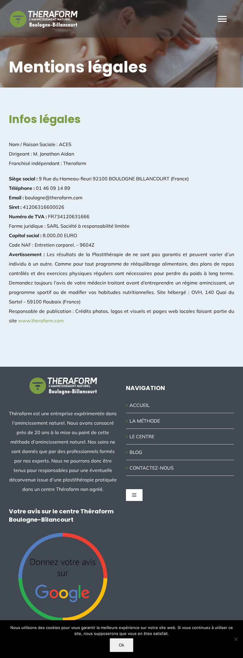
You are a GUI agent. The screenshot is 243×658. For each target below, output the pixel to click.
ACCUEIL (140, 405)
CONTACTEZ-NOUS (152, 468)
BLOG (136, 452)
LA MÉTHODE (145, 421)
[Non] (236, 639)
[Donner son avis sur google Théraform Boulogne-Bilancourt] (62, 535)
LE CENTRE (142, 436)
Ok (121, 645)
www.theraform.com (41, 321)
